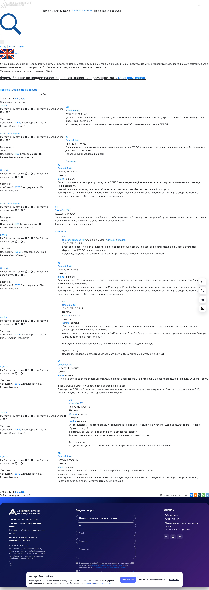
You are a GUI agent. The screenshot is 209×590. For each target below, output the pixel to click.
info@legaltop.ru (171, 515)
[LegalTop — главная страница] (28, 511)
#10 (59, 452)
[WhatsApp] (203, 495)
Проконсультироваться (107, 10)
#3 (58, 164)
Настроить (174, 580)
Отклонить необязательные (152, 580)
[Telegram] (207, 495)
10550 (18, 122)
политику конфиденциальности (111, 565)
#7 (63, 301)
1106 (17, 153)
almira (3, 105)
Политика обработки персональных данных (25, 524)
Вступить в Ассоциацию (56, 10)
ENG (17, 53)
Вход (3, 46)
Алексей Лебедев (10, 133)
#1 (67, 107)
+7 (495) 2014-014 (172, 519)
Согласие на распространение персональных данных (23, 538)
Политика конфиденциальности (23, 519)
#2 (66, 136)
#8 (59, 361)
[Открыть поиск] (10, 23)
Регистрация (16, 46)
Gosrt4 (4, 170)
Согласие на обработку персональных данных (26, 531)
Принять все (128, 580)
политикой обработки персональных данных (110, 567)
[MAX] (202, 308)
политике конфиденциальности (97, 583)
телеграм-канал (131, 78)
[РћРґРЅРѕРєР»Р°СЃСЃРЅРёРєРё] (195, 495)
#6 (58, 262)
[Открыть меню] (206, 5)
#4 (56, 206)
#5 (63, 236)
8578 (17, 187)
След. (22, 98)
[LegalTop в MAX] (191, 5)
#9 (70, 400)
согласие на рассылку (126, 571)
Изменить (70, 161)
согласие (94, 565)
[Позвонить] (202, 290)
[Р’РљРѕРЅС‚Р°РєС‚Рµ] (191, 495)
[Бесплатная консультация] (202, 281)
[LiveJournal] (199, 495)
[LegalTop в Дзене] (199, 5)
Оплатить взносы (82, 10)
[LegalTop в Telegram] (184, 5)
